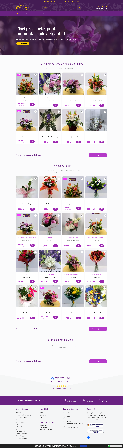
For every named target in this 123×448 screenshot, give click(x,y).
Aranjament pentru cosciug (50, 137)
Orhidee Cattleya (27, 204)
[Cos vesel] (96, 224)
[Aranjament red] (73, 120)
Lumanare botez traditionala (96, 313)
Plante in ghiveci (29, 200)
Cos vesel (96, 240)
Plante (84, 14)
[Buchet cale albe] (50, 261)
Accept (83, 445)
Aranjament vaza (96, 137)
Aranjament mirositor (96, 100)
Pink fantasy (49, 313)
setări (74, 446)
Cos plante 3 (26, 313)
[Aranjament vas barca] (27, 84)
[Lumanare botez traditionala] (96, 296)
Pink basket (73, 277)
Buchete (50, 200)
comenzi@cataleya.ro (72, 401)
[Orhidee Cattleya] (27, 187)
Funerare (93, 14)
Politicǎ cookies (43, 431)
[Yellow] (73, 296)
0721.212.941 (75, 1)
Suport (41, 417)
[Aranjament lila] (73, 84)
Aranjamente (51, 14)
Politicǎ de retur (43, 427)
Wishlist (41, 414)
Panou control (42, 412)
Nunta (46, 274)
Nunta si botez (74, 14)
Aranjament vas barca (26, 100)
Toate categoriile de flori (25, 14)
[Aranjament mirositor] (96, 84)
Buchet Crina (26, 277)
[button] (32, 104)
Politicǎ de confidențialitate (46, 429)
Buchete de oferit (39, 14)
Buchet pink (49, 240)
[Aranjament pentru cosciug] (50, 120)
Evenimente (62, 14)
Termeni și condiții (44, 425)
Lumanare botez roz (73, 240)
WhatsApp (63, 1)
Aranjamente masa (93, 133)
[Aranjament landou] (50, 84)
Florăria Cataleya (62, 378)
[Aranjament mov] (27, 120)
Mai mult (102, 14)
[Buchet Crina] (27, 261)
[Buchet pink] (50, 224)
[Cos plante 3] (27, 296)
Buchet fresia (96, 204)
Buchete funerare (47, 133)
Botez (46, 97)
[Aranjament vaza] (96, 120)
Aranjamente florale (30, 97)
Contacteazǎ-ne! (89, 401)
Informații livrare (43, 415)
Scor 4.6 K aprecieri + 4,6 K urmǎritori (61, 388)
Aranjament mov (26, 137)
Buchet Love (96, 277)
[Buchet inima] (50, 187)
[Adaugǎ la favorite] (35, 75)
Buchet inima (50, 204)
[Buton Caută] (79, 7)
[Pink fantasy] (50, 296)
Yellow (73, 313)
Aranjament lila (73, 100)
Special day (98, 274)
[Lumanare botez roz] (73, 224)
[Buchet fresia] (96, 187)
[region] (61, 35)
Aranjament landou (49, 100)
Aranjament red (73, 137)
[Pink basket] (73, 261)
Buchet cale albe (50, 277)
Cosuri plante (28, 309)
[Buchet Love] (96, 261)
